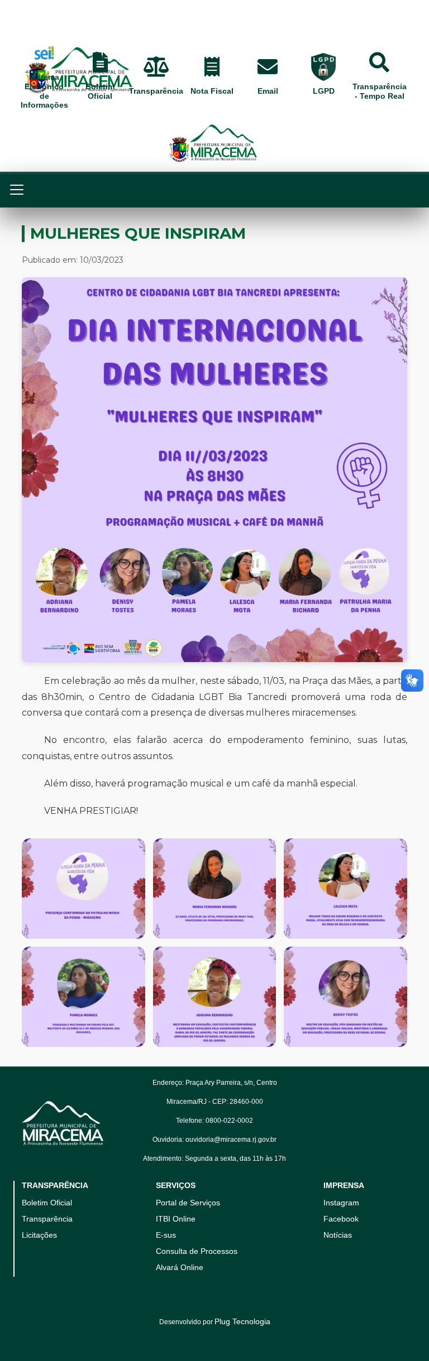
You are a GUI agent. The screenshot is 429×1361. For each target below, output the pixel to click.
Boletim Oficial (47, 1202)
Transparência (47, 1218)
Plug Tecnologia (242, 1321)
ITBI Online (176, 1218)
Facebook (341, 1218)
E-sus (166, 1234)
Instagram (341, 1202)
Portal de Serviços (188, 1202)
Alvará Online (179, 1267)
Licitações (39, 1234)
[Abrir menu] (22, 189)
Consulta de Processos (196, 1251)
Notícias (337, 1234)
